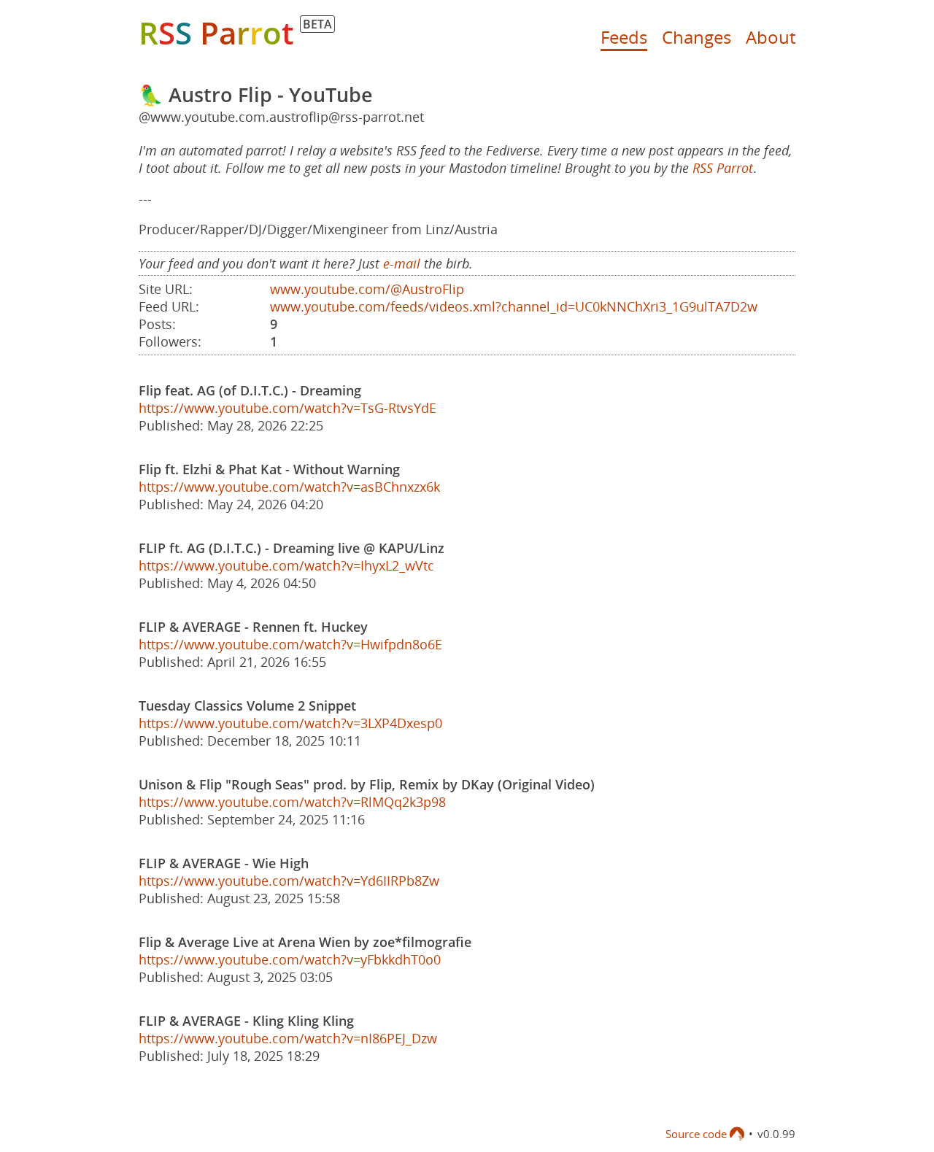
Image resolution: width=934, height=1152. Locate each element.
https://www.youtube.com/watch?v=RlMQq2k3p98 (292, 802)
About (770, 37)
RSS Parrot (722, 168)
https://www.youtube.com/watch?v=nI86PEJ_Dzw (288, 1038)
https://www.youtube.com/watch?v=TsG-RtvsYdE (287, 408)
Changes (696, 37)
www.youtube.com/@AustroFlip (367, 289)
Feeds (624, 37)
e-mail (401, 263)
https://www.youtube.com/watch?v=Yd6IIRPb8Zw (289, 880)
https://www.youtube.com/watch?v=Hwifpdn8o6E (290, 644)
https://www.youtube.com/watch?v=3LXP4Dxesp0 (290, 723)
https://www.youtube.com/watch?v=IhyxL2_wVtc (286, 565)
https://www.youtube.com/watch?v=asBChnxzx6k (289, 486)
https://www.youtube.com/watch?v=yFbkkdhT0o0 (290, 959)
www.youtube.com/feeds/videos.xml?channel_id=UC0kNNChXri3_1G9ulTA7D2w (513, 306)
